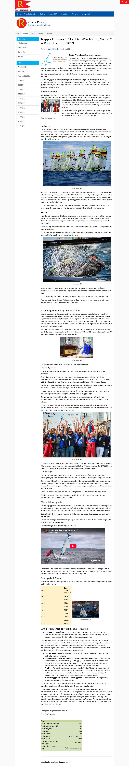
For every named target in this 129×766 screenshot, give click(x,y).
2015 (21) (21, 126)
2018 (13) (21, 112)
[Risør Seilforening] (23, 5)
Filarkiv (40, 33)
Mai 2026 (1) (22, 67)
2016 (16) (21, 121)
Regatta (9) (22, 47)
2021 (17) (21, 98)
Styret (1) (21, 52)
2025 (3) (21, 80)
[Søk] (123, 2)
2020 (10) (21, 103)
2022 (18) (21, 94)
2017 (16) (21, 117)
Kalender (49, 33)
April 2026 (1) (23, 71)
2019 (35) (21, 108)
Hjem (18, 33)
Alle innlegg (22, 43)
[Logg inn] (126, 2)
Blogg (25, 33)
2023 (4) (21, 89)
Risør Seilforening (53, 49)
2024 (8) (21, 85)
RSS (21, 56)
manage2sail (85, 14)
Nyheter (19, 14)
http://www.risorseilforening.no (39, 25)
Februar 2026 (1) (24, 76)
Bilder (33, 33)
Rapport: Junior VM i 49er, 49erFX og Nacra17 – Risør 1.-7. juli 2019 (76, 41)
